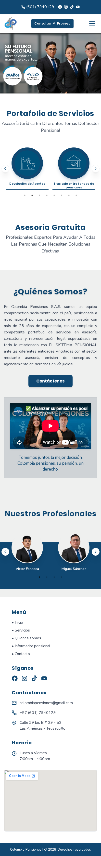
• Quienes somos (26, 638)
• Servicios (21, 630)
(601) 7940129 (40, 7)
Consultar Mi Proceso (52, 23)
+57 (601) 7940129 (38, 712)
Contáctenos (50, 381)
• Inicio (17, 622)
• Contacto (21, 654)
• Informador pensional (31, 646)
